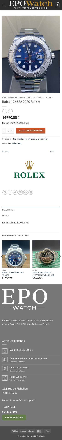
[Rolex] (29, 170)
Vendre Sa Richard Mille (21, 349)
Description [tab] (8, 210)
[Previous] (2, 262)
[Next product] (4, 111)
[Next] (59, 262)
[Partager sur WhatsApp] (4, 192)
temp (20, 143)
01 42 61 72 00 (9, 411)
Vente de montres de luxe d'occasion (23, 97)
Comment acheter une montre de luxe (28, 358)
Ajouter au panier (31, 130)
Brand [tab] (5, 215)
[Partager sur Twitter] (15, 192)
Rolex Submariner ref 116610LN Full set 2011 (43, 273)
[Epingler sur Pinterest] (25, 192)
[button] (4, 5)
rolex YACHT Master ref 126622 (13, 273)
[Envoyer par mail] (20, 192)
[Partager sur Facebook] (10, 192)
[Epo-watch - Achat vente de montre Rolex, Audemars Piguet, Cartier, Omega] (31, 5)
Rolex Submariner (18, 376)
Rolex (49, 97)
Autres (5, 151)
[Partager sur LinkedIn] (30, 192)
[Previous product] (10, 111)
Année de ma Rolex (19, 367)
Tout (52, 151)
